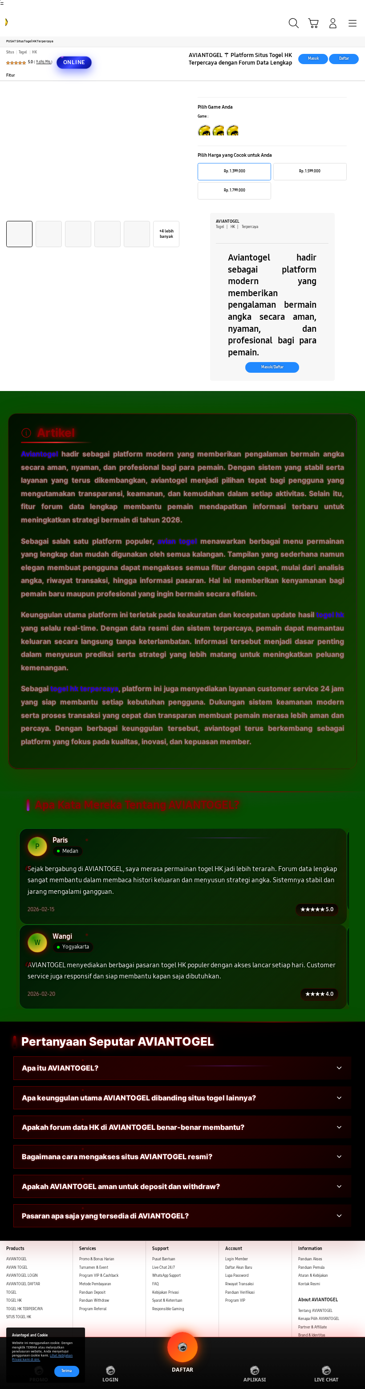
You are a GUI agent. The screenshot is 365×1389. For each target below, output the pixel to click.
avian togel (177, 541)
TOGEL (11, 1293)
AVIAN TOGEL (17, 1268)
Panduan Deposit (92, 1293)
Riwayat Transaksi (239, 1284)
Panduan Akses (310, 1259)
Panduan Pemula (311, 1268)
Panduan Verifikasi (240, 1293)
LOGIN (110, 1379)
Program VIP (235, 1301)
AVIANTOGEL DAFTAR (23, 1284)
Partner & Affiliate (312, 1327)
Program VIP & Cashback (98, 1276)
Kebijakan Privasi (165, 1293)
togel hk (330, 614)
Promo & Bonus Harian (96, 1259)
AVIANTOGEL (16, 1259)
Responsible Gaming (168, 1309)
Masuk (313, 59)
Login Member (236, 1259)
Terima (66, 1371)
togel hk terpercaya (84, 688)
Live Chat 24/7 (163, 1268)
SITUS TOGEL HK (18, 1317)
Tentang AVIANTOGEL (315, 1311)
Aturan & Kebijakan (313, 1276)
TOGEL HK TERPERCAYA (24, 1309)
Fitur (10, 75)
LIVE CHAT (326, 1379)
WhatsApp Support (166, 1276)
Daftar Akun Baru (238, 1268)
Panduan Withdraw (94, 1301)
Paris (60, 840)
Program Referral (92, 1309)
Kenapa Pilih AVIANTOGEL (318, 1319)
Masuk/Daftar (272, 367)
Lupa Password (236, 1276)
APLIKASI (254, 1379)
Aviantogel (39, 453)
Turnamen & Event (93, 1268)
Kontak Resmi (309, 1284)
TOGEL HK (14, 1301)
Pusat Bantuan (163, 1259)
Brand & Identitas (311, 1335)
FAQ (155, 1284)
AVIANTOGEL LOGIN (22, 1276)
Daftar (344, 59)
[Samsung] (27, 22)
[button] (313, 23)
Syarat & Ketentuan (167, 1301)
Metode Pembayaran (95, 1284)
